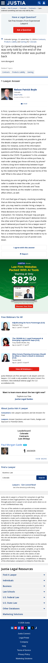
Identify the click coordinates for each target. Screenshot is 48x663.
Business (7, 586)
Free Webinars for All (12, 317)
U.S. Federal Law (11, 597)
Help (24, 646)
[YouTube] (15, 628)
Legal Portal (24, 638)
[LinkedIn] (12, 628)
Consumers (6, 413)
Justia (3, 8)
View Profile (18, 95)
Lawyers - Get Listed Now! (24, 485)
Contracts (32, 8)
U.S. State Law (10, 602)
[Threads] (25, 628)
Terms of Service (24, 650)
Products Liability (10, 42)
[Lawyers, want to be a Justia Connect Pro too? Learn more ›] (24, 445)
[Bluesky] (29, 628)
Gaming (23, 42)
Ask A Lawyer (12, 8)
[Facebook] (19, 628)
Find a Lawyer (8, 467)
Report (25, 254)
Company (24, 642)
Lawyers (4, 419)
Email (25, 104)
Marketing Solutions (13, 614)
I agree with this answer (24, 247)
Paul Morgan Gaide (11, 444)
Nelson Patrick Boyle (25, 89)
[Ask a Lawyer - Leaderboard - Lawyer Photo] (4, 450)
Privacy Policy (24, 654)
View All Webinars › (24, 369)
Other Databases (11, 608)
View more (41, 459)
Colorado (23, 8)
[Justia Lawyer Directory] (35, 628)
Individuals (8, 580)
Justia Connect (24, 634)
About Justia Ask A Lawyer (14, 408)
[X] (32, 628)
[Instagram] (22, 628)
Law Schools (9, 591)
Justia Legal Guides (24, 399)
